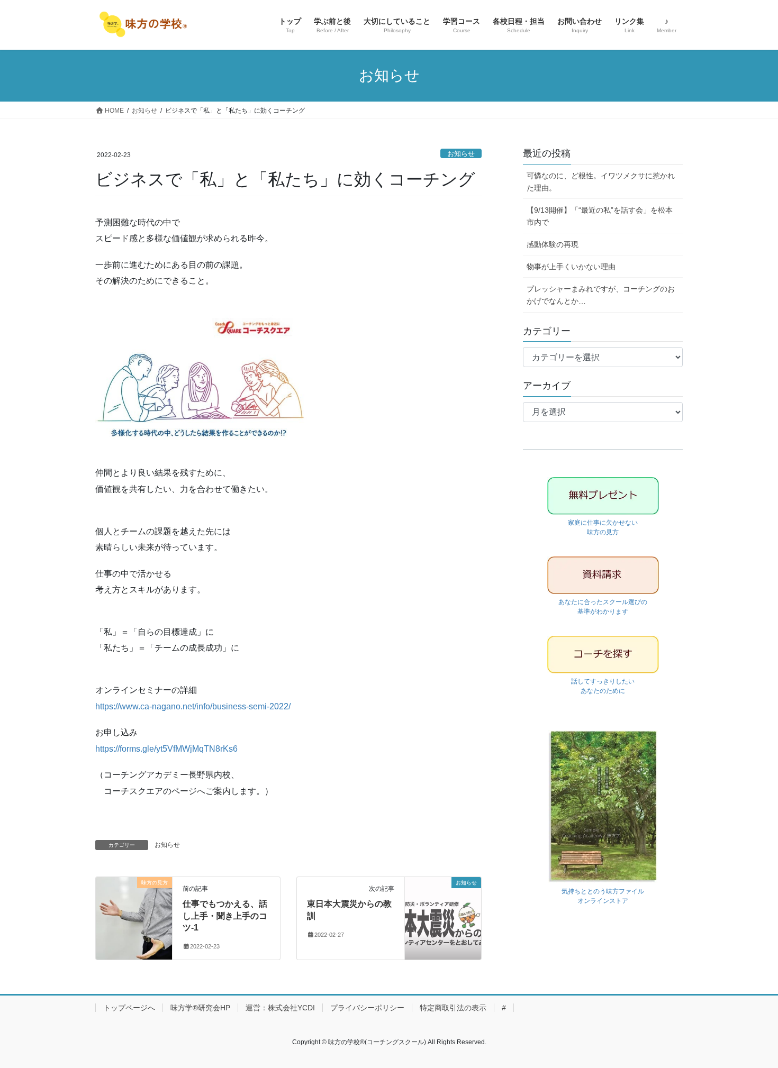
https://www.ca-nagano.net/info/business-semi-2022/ (193, 706)
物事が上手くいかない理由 (571, 266)
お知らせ (461, 154)
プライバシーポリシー (367, 1007)
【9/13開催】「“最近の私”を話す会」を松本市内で (600, 216)
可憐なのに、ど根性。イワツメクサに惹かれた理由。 (601, 181)
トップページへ (129, 1007)
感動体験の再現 (552, 244)
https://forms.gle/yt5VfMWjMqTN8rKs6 (166, 748)
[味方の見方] (134, 916)
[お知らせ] (443, 916)
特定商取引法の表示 (453, 1007)
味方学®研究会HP (200, 1007)
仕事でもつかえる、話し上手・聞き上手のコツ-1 (225, 915)
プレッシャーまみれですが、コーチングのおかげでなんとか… (601, 295)
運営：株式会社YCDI (280, 1007)
